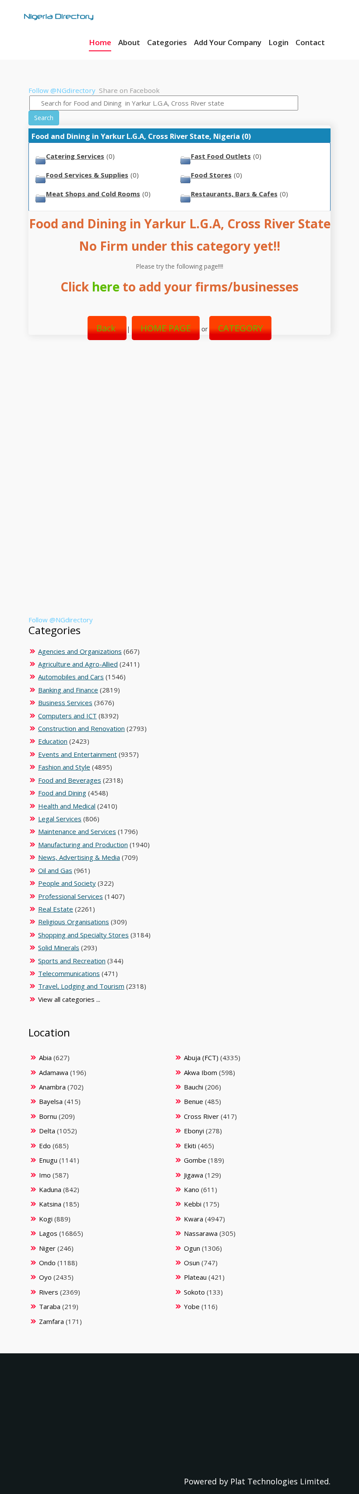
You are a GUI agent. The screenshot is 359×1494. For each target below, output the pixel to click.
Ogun (192, 1248)
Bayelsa (51, 1101)
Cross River (201, 1116)
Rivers (48, 1292)
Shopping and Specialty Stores (83, 934)
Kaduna (50, 1189)
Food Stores (211, 174)
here (106, 286)
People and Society (67, 883)
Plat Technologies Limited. (280, 1481)
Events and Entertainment (77, 754)
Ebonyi (194, 1130)
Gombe (195, 1160)
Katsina (50, 1203)
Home (100, 42)
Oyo (45, 1277)
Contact (310, 42)
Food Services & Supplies (87, 174)
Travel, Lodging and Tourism (81, 986)
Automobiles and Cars (71, 676)
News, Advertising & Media (79, 857)
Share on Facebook (129, 90)
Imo (45, 1175)
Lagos (48, 1233)
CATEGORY (240, 328)
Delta (47, 1130)
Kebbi (192, 1203)
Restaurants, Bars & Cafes (234, 193)
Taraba (49, 1306)
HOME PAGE (166, 328)
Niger (47, 1248)
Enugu (48, 1160)
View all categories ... (69, 999)
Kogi (46, 1218)
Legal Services (59, 818)
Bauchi (193, 1086)
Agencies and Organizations (80, 651)
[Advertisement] (176, 418)
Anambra (52, 1086)
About (129, 42)
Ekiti (190, 1145)
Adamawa (53, 1072)
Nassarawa (201, 1233)
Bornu (48, 1116)
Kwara (193, 1218)
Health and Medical (66, 806)
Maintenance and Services (77, 831)
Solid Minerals (58, 947)
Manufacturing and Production (83, 844)
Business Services (65, 702)
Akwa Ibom (200, 1072)
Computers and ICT (67, 715)
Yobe (192, 1306)
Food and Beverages (69, 780)
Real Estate (55, 909)
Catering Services (75, 156)
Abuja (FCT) (201, 1057)
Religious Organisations (73, 921)
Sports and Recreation (72, 960)
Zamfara (51, 1321)
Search (43, 118)
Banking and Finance (68, 689)
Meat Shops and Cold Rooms (93, 193)
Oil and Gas (55, 870)
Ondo (47, 1262)
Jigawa (193, 1175)
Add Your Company (227, 42)
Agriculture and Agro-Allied (78, 664)
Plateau (195, 1277)
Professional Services (70, 896)
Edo (45, 1145)
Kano (191, 1189)
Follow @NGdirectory (61, 90)
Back (107, 328)
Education (52, 741)
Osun (192, 1262)
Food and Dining (62, 792)
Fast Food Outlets (221, 156)
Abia (45, 1057)
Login (278, 42)
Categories (167, 42)
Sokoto (194, 1292)
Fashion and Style (64, 767)
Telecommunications (69, 973)
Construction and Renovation (81, 728)
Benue (193, 1101)
